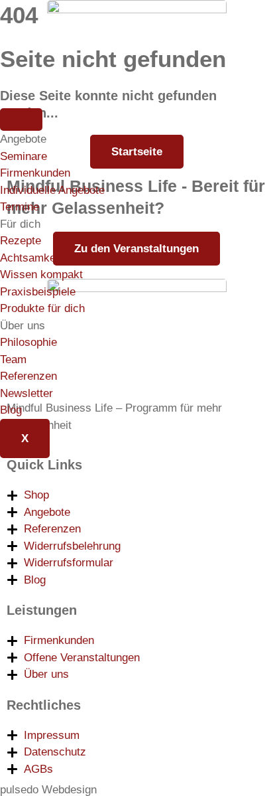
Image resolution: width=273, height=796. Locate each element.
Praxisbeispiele (38, 291)
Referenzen (28, 376)
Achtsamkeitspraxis (49, 258)
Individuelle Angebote (52, 190)
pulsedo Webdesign (48, 789)
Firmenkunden (35, 173)
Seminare (23, 156)
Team (13, 359)
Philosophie (28, 342)
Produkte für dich (42, 308)
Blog (11, 410)
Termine (19, 206)
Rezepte (20, 240)
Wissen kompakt (41, 274)
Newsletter (26, 393)
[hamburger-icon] (21, 119)
